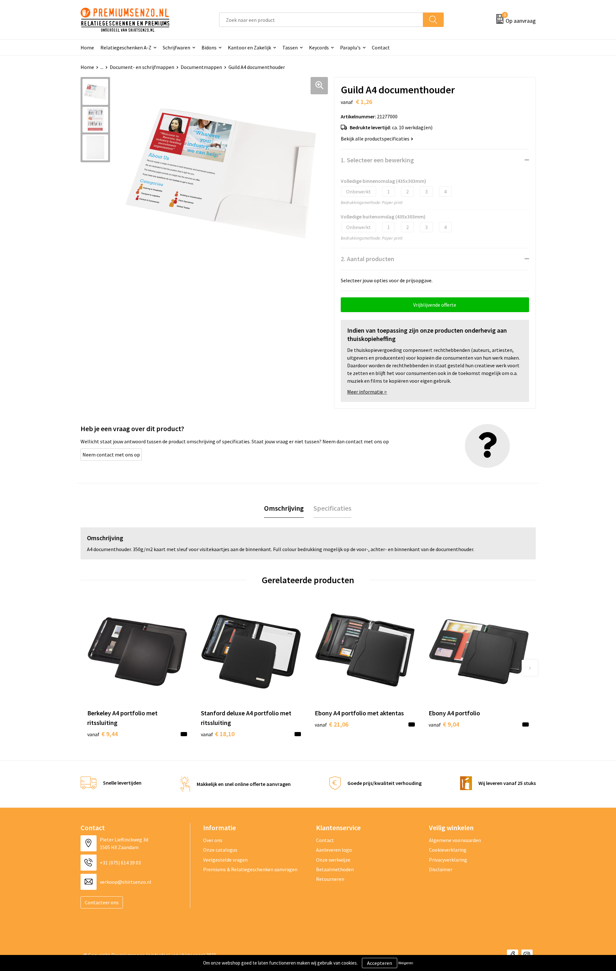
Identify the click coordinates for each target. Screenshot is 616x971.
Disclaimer (440, 869)
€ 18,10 (218, 734)
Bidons (209, 47)
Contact (381, 47)
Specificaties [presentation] (332, 508)
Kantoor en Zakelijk (249, 47)
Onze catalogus (220, 850)
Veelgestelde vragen (225, 859)
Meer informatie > (367, 391)
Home (87, 47)
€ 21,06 (331, 724)
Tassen (290, 47)
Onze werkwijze (333, 859)
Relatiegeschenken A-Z (125, 47)
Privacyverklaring (448, 859)
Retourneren (330, 879)
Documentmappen (201, 67)
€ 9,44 (102, 734)
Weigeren (405, 962)
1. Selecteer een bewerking (377, 160)
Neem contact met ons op (111, 454)
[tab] (284, 508)
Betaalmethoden (335, 869)
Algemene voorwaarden (455, 840)
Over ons (212, 840)
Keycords (319, 47)
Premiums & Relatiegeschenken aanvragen (250, 869)
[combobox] (321, 20)
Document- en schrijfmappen (142, 67)
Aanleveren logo (334, 850)
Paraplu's (350, 47)
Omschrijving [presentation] (284, 508)
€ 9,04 (444, 724)
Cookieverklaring (447, 850)
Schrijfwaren (176, 47)
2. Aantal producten (367, 259)
